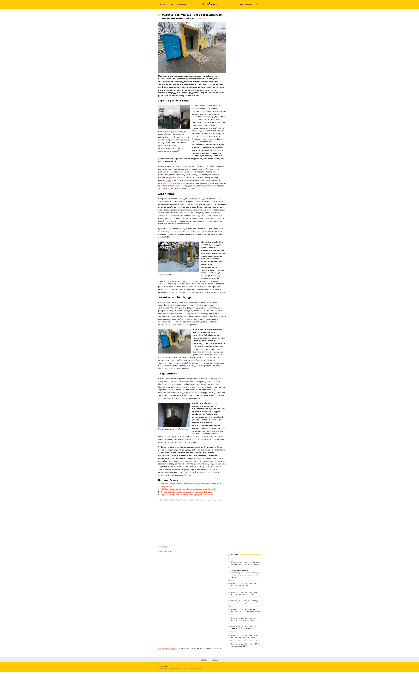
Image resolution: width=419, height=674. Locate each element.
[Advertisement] (192, 523)
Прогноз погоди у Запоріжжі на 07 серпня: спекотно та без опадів (244, 593)
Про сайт (215, 659)
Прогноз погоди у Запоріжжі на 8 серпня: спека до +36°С (243, 584)
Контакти (204, 659)
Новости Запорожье (171, 648)
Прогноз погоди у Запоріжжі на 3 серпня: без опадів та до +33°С (243, 628)
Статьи (170, 4)
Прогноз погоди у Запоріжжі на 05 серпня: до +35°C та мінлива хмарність (246, 610)
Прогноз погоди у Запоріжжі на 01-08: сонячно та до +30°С (245, 645)
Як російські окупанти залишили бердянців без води (186, 492)
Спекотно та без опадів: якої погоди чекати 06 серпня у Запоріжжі (244, 602)
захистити (174, 231)
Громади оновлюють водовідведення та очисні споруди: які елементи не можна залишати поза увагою (245, 574)
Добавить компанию (245, 4)
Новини (234, 555)
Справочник (181, 4)
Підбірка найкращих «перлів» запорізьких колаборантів (188, 489)
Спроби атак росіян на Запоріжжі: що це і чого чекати (187, 494)
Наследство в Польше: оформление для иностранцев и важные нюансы (245, 563)
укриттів (196, 108)
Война (165, 546)
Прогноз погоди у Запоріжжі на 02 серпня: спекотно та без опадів (244, 636)
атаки (168, 180)
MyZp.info (161, 4)
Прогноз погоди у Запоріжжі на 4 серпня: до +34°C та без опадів (243, 619)
